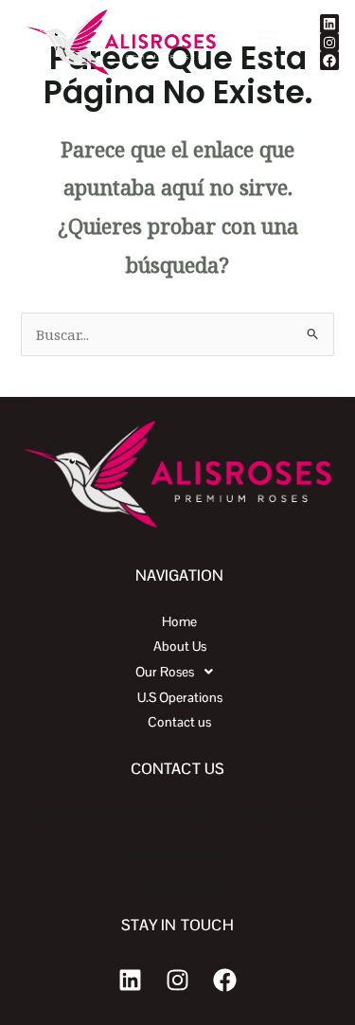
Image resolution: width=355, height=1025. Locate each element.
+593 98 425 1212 (177, 886)
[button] (267, 42)
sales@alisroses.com (177, 855)
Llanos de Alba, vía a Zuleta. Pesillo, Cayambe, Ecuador (178, 815)
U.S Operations (179, 697)
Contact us (179, 721)
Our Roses (164, 671)
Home (179, 621)
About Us (179, 646)
